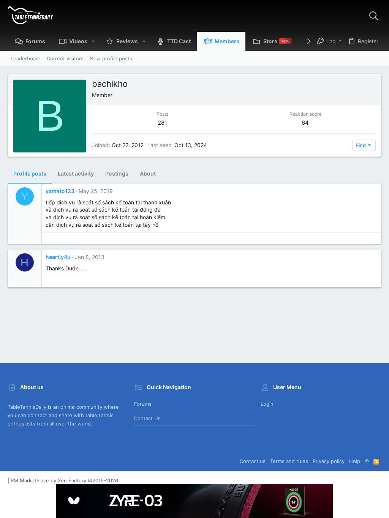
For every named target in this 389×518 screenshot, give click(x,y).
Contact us (147, 418)
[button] (93, 41)
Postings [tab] (116, 173)
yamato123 (60, 191)
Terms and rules (289, 461)
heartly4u (58, 257)
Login (267, 404)
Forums (143, 404)
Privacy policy (329, 461)
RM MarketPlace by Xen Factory (64, 480)
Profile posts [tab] (29, 173)
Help (354, 461)
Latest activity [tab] (76, 173)
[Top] (366, 461)
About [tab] (148, 173)
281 (162, 122)
